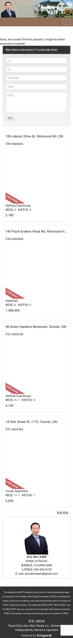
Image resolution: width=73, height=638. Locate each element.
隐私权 (40, 621)
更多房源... (63, 513)
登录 (31, 621)
